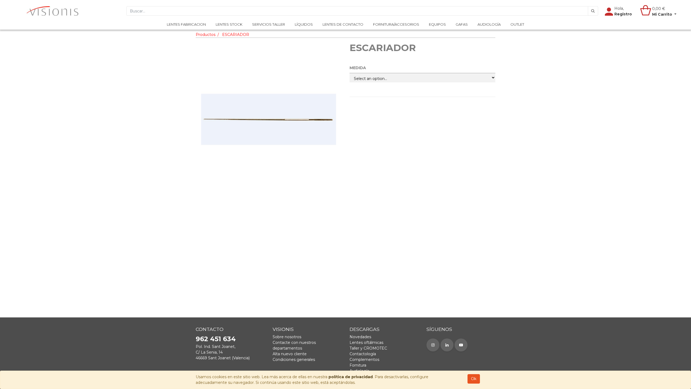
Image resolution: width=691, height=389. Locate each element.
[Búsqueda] (593, 11)
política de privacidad (350, 376)
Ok (473, 378)
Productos (205, 34)
